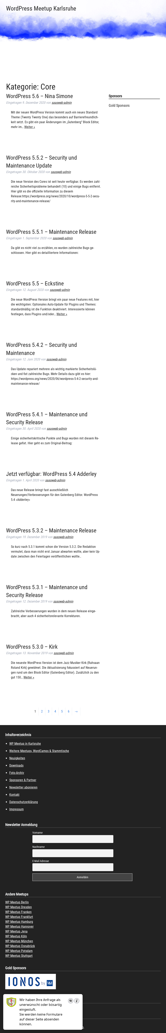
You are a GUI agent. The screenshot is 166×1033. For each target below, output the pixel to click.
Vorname (37, 832)
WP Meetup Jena (16, 931)
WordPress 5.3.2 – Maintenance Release (51, 530)
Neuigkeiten (17, 758)
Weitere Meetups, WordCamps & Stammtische (39, 751)
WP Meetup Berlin (17, 902)
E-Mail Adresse (40, 861)
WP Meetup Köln (16, 936)
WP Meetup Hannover (19, 926)
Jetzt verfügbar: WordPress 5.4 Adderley (51, 474)
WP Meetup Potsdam (19, 951)
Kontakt (14, 795)
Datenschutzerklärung (23, 802)
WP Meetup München (19, 941)
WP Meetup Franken (18, 912)
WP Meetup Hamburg (19, 922)
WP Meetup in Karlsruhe (25, 744)
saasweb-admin (62, 103)
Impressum (16, 809)
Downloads (16, 765)
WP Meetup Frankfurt (19, 917)
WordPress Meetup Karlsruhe (41, 8)
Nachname (38, 846)
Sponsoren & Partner (22, 780)
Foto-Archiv (16, 773)
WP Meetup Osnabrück (20, 946)
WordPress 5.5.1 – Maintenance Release (51, 232)
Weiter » (29, 127)
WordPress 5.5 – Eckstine (35, 283)
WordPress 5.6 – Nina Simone (39, 96)
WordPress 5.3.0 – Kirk (32, 646)
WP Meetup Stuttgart (19, 956)
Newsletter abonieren (23, 787)
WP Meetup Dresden (18, 907)
